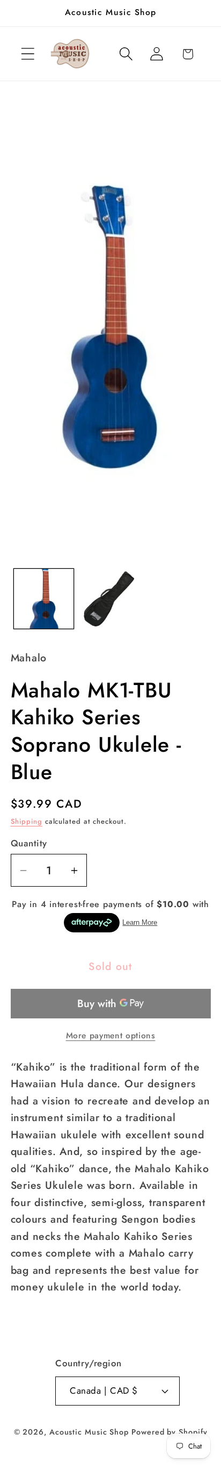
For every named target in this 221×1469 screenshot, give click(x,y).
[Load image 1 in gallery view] (43, 599)
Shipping (26, 821)
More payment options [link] (111, 1036)
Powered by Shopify (169, 1432)
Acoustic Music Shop (89, 1432)
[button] (27, 54)
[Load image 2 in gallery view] (110, 599)
